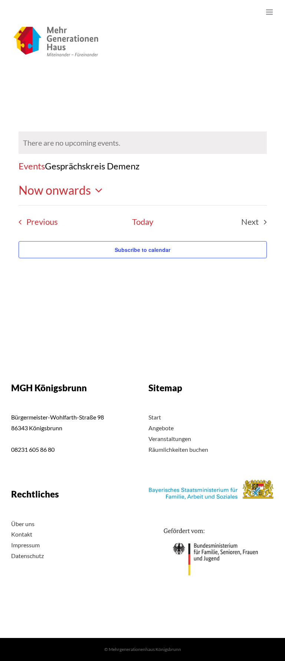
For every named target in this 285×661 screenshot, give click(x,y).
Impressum (25, 544)
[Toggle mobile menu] (270, 12)
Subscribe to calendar (142, 249)
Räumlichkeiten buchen (178, 449)
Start (154, 417)
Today (142, 222)
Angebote (161, 427)
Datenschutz (27, 555)
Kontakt (21, 534)
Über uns (23, 523)
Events (32, 166)
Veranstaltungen (169, 438)
